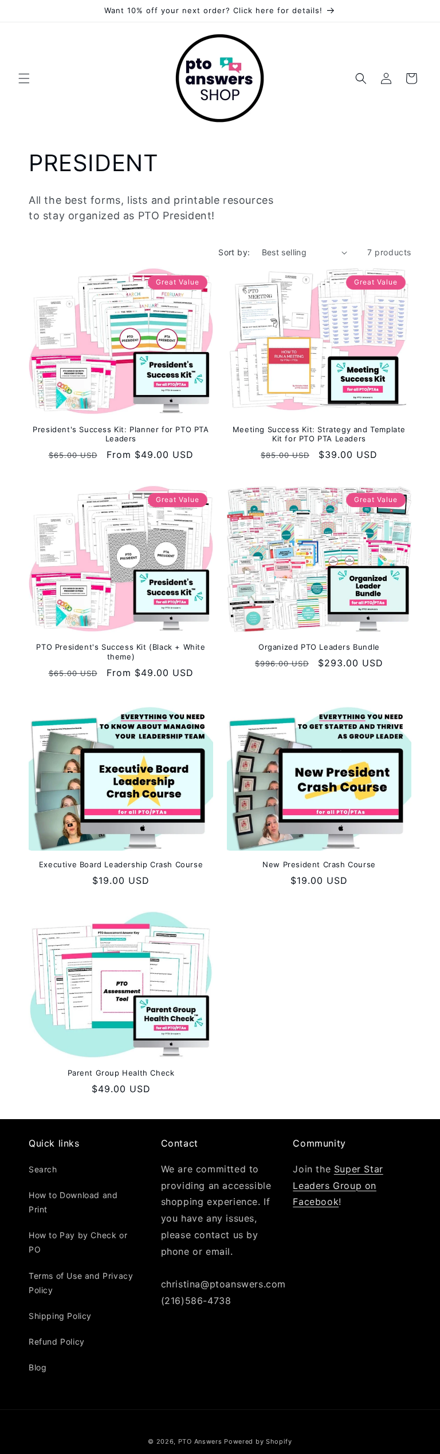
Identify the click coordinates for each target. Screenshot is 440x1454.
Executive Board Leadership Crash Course (121, 864)
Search (43, 1169)
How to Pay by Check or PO (78, 1242)
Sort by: (234, 252)
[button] (24, 78)
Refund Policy (57, 1341)
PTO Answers (200, 1441)
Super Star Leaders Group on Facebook (338, 1185)
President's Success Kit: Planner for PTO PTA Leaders (121, 434)
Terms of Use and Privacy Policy (81, 1283)
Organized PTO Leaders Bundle (319, 646)
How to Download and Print (73, 1202)
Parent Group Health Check (121, 1072)
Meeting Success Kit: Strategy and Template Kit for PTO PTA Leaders (319, 434)
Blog (37, 1367)
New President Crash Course (319, 864)
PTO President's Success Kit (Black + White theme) (120, 651)
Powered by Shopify (258, 1441)
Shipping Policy (60, 1316)
